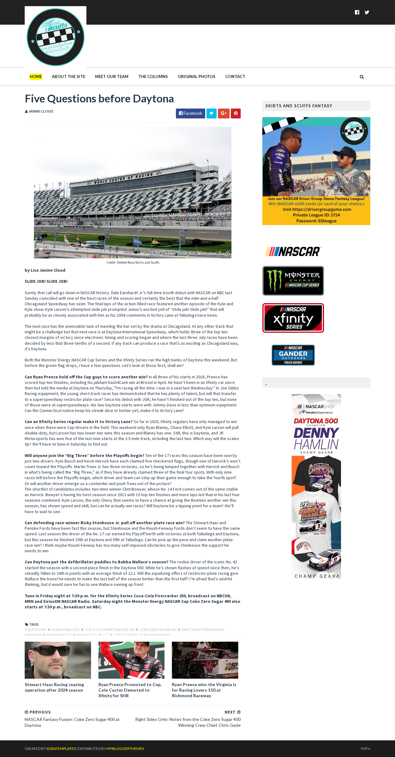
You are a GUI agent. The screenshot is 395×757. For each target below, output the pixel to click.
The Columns (153, 76)
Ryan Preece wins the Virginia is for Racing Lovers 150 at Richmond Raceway (204, 690)
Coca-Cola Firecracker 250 (110, 629)
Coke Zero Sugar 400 (158, 629)
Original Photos (196, 76)
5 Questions (36, 629)
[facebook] (357, 12)
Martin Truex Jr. (128, 635)
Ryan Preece (158, 635)
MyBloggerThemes (125, 748)
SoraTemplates (61, 748)
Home (36, 76)
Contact (235, 76)
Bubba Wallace (66, 629)
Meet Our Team (111, 76)
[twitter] (367, 12)
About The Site (68, 76)
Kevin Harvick (59, 635)
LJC (105, 635)
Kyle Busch (87, 635)
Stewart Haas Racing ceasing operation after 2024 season (54, 687)
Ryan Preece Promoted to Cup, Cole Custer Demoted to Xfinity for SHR (129, 690)
